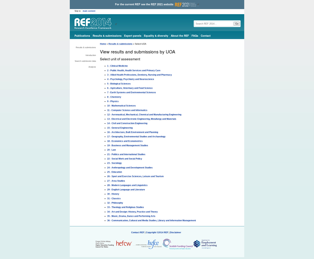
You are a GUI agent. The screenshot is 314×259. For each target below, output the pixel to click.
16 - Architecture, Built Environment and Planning (132, 132)
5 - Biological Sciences (119, 83)
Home (103, 44)
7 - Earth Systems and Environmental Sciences (131, 92)
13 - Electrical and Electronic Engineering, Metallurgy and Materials (141, 119)
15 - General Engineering (120, 128)
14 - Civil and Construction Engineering (127, 123)
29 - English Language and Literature (126, 189)
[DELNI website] (205, 244)
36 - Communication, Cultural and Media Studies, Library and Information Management (151, 220)
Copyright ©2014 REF (157, 232)
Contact (206, 35)
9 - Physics (113, 101)
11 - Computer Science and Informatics (127, 110)
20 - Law (111, 150)
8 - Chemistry (114, 97)
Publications (82, 35)
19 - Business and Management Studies (127, 145)
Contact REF (137, 232)
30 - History (113, 194)
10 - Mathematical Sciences (121, 105)
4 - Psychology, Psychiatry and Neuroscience (130, 79)
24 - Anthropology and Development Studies (130, 167)
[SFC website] (177, 244)
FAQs (195, 35)
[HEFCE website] (147, 244)
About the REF (180, 35)
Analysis (92, 67)
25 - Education (114, 172)
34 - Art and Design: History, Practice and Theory (132, 212)
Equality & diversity (156, 35)
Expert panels (132, 35)
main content (89, 11)
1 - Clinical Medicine (117, 66)
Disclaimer (175, 232)
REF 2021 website (162, 4)
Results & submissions (107, 35)
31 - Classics (114, 198)
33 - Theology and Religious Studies (125, 207)
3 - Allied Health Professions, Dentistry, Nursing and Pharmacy (139, 75)
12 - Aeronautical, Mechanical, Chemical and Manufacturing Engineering (144, 114)
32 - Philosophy (115, 203)
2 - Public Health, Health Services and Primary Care (133, 70)
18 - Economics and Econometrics (125, 141)
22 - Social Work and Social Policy (124, 158)
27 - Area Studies (116, 181)
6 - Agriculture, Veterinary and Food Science (130, 88)
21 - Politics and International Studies (126, 154)
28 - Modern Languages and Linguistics (127, 185)
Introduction (91, 55)
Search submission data (85, 61)
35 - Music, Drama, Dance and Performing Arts (131, 216)
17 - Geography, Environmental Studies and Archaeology (136, 136)
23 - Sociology (114, 163)
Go (236, 23)
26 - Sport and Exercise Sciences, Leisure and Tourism (135, 176)
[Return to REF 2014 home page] (94, 24)
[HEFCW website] (113, 244)
